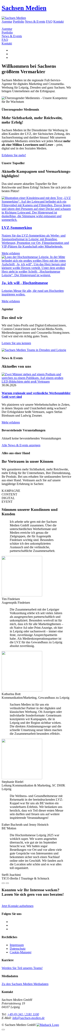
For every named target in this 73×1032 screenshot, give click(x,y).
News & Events (35, 21)
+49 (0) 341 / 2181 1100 (23, 1014)
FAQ (49, 21)
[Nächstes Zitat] (7, 883)
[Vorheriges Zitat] (3, 883)
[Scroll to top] (3, 1029)
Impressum (17, 945)
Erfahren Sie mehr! (14, 155)
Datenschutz (18, 948)
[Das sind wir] (34, 350)
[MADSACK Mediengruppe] (47, 1025)
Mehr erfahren (11, 422)
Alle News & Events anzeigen (21, 445)
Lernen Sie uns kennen (16, 343)
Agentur (7, 21)
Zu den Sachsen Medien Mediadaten (25, 984)
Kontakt (58, 21)
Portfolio (18, 21)
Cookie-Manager (20, 952)
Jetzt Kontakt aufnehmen (17, 906)
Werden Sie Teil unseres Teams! (22, 968)
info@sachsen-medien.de (28, 1018)
